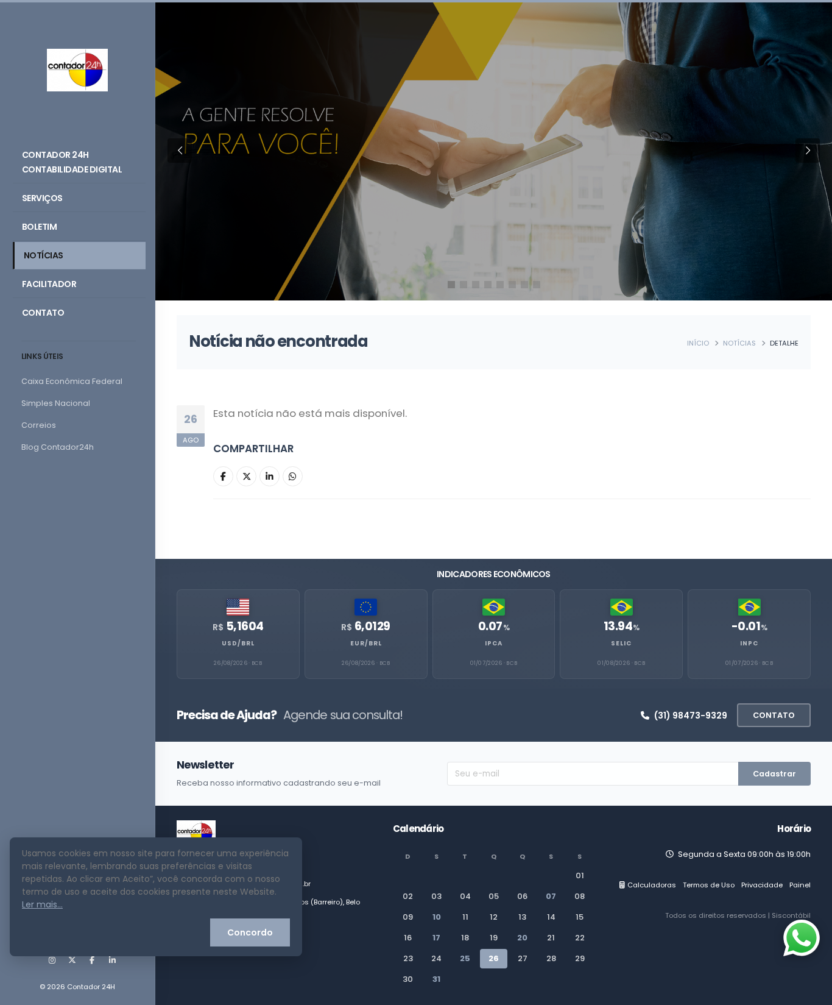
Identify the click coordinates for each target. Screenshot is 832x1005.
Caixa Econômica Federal (71, 381)
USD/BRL (238, 643)
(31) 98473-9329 (690, 715)
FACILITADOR (49, 284)
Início (698, 343)
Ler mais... (42, 904)
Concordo (250, 932)
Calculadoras (651, 885)
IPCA (493, 643)
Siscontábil (791, 915)
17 (436, 937)
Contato (43, 313)
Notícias (43, 255)
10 (436, 917)
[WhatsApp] (293, 476)
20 (522, 937)
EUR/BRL (366, 643)
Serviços (42, 198)
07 (551, 896)
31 (436, 979)
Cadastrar (774, 774)
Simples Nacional (55, 403)
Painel (800, 885)
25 (465, 958)
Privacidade (762, 885)
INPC (749, 643)
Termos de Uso (709, 885)
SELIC (621, 643)
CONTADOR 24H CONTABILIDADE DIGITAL (72, 162)
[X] (71, 960)
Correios (38, 425)
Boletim (39, 227)
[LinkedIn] (112, 960)
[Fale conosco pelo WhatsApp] (801, 938)
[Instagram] (51, 960)
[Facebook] (91, 960)
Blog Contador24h (57, 447)
